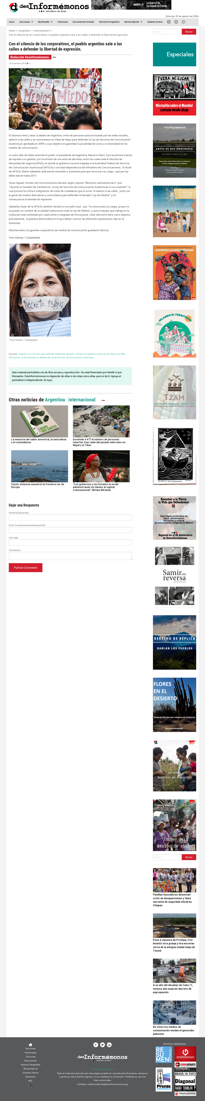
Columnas (62, 22)
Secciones (30, 1048)
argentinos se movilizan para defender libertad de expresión (47, 354)
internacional (41, 30)
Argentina (24, 30)
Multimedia (43, 22)
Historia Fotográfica (109, 22)
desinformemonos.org (102, 1069)
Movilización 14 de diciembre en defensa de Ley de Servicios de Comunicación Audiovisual (51, 357)
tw (176, 22)
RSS (30, 1080)
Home (12, 30)
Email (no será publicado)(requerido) (27, 525)
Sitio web (13, 537)
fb (169, 22)
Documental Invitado (83, 22)
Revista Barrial (131, 22)
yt (183, 22)
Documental (30, 1060)
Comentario (15, 550)
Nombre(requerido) (19, 512)
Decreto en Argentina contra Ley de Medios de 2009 (100, 354)
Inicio (11, 22)
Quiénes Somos (155, 22)
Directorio (30, 1076)
